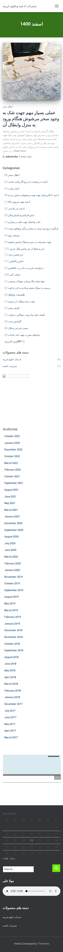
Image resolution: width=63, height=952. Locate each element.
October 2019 (12, 583)
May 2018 (9, 670)
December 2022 (13, 449)
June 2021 (10, 496)
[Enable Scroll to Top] (56, 945)
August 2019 (11, 596)
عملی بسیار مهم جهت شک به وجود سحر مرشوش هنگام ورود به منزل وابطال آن (31, 118)
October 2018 (12, 643)
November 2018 (13, 637)
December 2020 (13, 523)
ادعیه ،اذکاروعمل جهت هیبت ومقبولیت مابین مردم (33, 195)
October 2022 (12, 456)
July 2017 (9, 710)
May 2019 (9, 603)
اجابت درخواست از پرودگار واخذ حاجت (28, 181)
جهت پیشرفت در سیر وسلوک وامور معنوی (29, 242)
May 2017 (9, 724)
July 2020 (9, 543)
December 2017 (13, 704)
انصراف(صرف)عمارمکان (21, 215)
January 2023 (12, 443)
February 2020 (12, 563)
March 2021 (11, 510)
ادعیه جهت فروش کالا (19, 201)
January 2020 (12, 570)
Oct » (12, 858)
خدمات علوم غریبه (12, 359)
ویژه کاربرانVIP (12, 341)
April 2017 (10, 730)
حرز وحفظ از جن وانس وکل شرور (27, 248)
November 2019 (13, 576)
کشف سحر (14, 308)
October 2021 (12, 476)
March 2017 (11, 737)
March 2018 (11, 683)
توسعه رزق (14, 235)
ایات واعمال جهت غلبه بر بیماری (24, 222)
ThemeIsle (43, 943)
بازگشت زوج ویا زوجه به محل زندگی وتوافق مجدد (33, 228)
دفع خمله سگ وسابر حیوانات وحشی (26, 281)
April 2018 (10, 677)
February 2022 (12, 469)
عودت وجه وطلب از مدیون (21, 301)
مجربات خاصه (10, 366)
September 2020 (13, 530)
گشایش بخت (14, 321)
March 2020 (11, 556)
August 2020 (11, 536)
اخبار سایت (13, 188)
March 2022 (11, 463)
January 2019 (12, 623)
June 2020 (10, 550)
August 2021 (11, 489)
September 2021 (13, 483)
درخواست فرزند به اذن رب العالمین (26, 268)
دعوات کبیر (15, 274)
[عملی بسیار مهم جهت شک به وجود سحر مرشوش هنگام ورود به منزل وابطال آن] (31, 71)
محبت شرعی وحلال (18, 328)
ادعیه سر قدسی (16, 208)
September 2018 (13, 650)
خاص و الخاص (16, 261)
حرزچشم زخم (16, 254)
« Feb (5, 858)
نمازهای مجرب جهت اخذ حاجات (24, 335)
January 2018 (12, 697)
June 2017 (10, 717)
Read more (20, 151)
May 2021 (9, 503)
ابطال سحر (8, 106)
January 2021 (12, 516)
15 (31, 840)
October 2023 (12, 436)
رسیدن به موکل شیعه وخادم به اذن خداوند (29, 288)
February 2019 (12, 617)
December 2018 (13, 630)
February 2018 (12, 690)
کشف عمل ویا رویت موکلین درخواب (26, 314)
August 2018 (11, 657)
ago (25, 156)
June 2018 (10, 663)
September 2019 (13, 590)
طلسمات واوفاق (16, 294)
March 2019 (11, 610)
